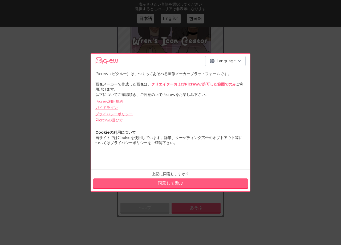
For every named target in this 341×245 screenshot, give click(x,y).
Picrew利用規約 (109, 101)
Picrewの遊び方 (109, 120)
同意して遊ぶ (170, 183)
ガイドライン (106, 107)
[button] (225, 61)
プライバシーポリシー (114, 114)
